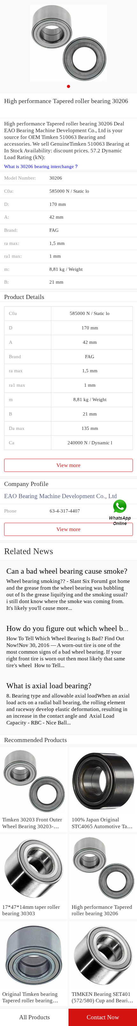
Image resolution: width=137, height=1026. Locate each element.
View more (68, 465)
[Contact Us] (120, 513)
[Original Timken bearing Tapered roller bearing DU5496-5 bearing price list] (34, 987)
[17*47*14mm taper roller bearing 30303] (34, 900)
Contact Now (103, 1017)
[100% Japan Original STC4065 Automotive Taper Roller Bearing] (103, 813)
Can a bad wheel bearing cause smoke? (66, 571)
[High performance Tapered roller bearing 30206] (103, 900)
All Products (34, 1017)
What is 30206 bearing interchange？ (41, 166)
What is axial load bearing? (48, 686)
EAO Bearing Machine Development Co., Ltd (60, 496)
